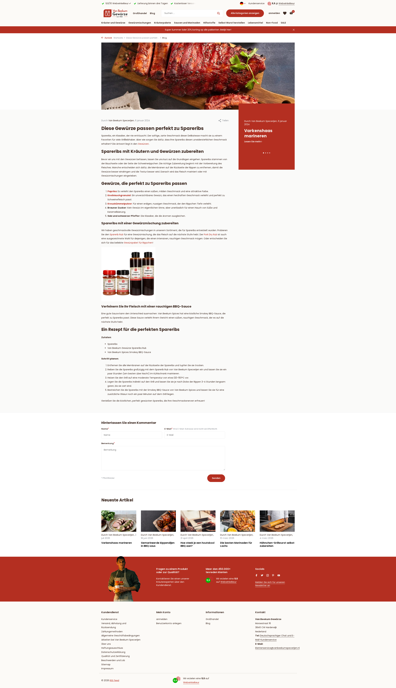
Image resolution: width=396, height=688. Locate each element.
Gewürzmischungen (139, 22)
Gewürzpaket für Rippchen (138, 242)
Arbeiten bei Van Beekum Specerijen (120, 639)
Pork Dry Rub (210, 234)
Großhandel (140, 13)
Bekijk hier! (225, 29)
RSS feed (114, 680)
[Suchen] (218, 13)
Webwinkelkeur (287, 3)
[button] (263, 152)
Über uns (106, 643)
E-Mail (190, 428)
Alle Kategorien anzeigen (245, 13)
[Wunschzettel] (284, 13)
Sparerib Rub (116, 234)
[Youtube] (279, 576)
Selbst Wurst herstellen (231, 22)
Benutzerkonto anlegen (168, 623)
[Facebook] (256, 576)
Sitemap (105, 664)
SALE (283, 22)
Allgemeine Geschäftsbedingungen (120, 635)
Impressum (107, 668)
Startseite (118, 37)
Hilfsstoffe (209, 22)
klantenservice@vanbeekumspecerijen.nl (277, 647)
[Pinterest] (273, 576)
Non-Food (272, 22)
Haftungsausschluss (112, 647)
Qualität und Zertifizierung (115, 656)
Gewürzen (143, 143)
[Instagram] (267, 576)
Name (105, 428)
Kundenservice (257, 3)
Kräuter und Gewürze (113, 22)
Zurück (108, 37)
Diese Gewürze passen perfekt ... (142, 37)
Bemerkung (108, 443)
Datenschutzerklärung (113, 652)
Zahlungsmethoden (112, 631)
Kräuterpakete (162, 22)
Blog (152, 13)
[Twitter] (262, 576)
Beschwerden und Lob (113, 660)
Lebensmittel (255, 22)
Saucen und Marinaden (187, 22)
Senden (216, 478)
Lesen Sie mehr (252, 141)
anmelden (161, 619)
